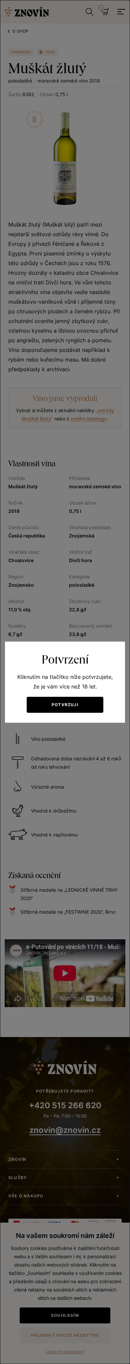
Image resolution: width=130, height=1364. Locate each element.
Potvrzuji (65, 704)
